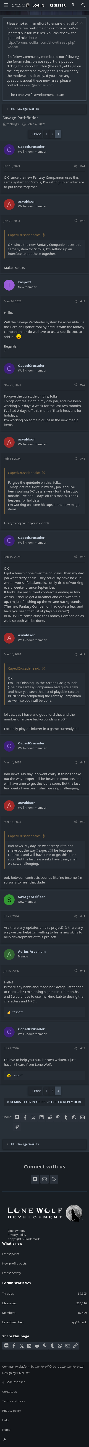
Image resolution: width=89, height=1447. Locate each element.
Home (6, 1430)
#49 (82, 822)
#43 (82, 301)
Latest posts (10, 1254)
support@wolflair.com (36, 85)
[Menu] (6, 5)
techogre (13, 124)
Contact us (9, 1392)
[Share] (75, 166)
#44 (82, 385)
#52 (82, 1048)
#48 (82, 762)
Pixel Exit (23, 1373)
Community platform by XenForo (43, 1366)
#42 (82, 221)
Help (5, 1420)
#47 (82, 654)
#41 (82, 166)
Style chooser (15, 1382)
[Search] (83, 5)
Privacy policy (11, 1411)
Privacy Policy (17, 1235)
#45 (82, 459)
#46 (82, 557)
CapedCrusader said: (24, 235)
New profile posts (14, 1263)
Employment (16, 1231)
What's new (12, 1243)
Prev (37, 134)
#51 (82, 916)
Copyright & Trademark (24, 1239)
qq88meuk (79, 1322)
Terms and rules (13, 1401)
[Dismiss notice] (81, 23)
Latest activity (11, 1273)
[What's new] (73, 5)
